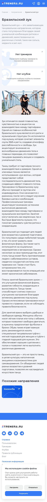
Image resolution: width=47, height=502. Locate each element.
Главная (5, 12)
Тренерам (6, 446)
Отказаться (33, 487)
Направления (16, 12)
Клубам (5, 450)
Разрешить (23, 493)
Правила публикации (12, 453)
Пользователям (9, 443)
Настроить (14, 487)
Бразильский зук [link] (31, 12)
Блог (4, 456)
